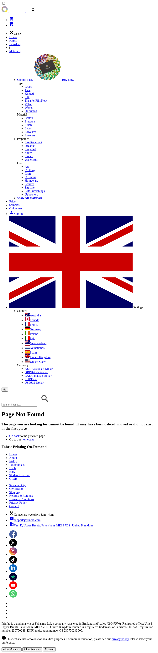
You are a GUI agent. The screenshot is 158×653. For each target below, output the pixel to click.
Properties (23, 138)
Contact (14, 506)
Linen (28, 125)
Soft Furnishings (35, 191)
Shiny (28, 152)
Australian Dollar (39, 368)
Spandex (30, 135)
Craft (28, 173)
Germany (35, 329)
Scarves (29, 184)
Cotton (29, 118)
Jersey (28, 90)
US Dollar (34, 382)
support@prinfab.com (24, 520)
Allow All (49, 649)
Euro (31, 379)
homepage (28, 439)
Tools (12, 468)
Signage (29, 187)
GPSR (13, 478)
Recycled (30, 149)
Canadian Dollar (38, 375)
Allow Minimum (11, 649)
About (13, 457)
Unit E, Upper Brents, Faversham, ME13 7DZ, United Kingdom (51, 525)
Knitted (29, 93)
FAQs (13, 461)
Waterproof (31, 159)
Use (19, 163)
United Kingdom (40, 357)
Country (22, 310)
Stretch (29, 156)
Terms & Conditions (21, 499)
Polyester (30, 131)
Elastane (30, 121)
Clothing (30, 170)
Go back (14, 436)
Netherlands (37, 347)
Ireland (34, 334)
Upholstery (31, 194)
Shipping (14, 492)
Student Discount (19, 475)
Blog (12, 471)
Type (20, 83)
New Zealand (38, 343)
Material (22, 114)
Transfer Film (36, 100)
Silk (27, 97)
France (34, 324)
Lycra (28, 128)
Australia (35, 315)
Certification (16, 488)
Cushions (30, 177)
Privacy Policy (18, 502)
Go (4, 389)
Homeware (31, 180)
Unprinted (31, 111)
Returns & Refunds (21, 495)
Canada (34, 320)
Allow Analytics (32, 649)
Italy (32, 338)
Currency (22, 365)
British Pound (36, 372)
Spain (33, 352)
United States (38, 361)
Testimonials (16, 464)
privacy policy (120, 639)
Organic (29, 145)
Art (27, 166)
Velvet (28, 104)
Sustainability (17, 485)
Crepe (28, 86)
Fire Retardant (33, 142)
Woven (29, 107)
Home (13, 37)
